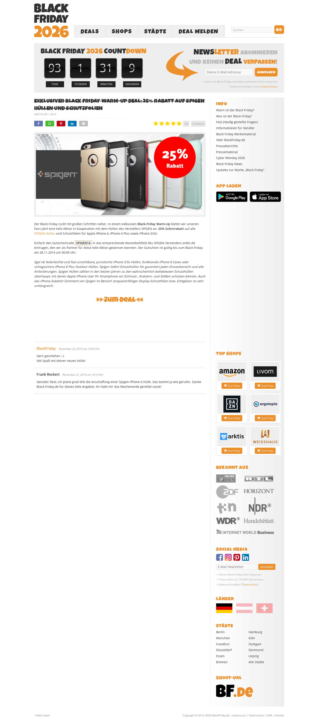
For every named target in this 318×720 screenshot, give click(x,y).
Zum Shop (234, 386)
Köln (252, 638)
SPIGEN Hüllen (44, 233)
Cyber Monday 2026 (230, 158)
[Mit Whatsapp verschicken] (49, 123)
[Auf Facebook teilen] (38, 123)
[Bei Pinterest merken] (61, 123)
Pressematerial (227, 152)
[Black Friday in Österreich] (244, 612)
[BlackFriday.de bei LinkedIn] (246, 559)
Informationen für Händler (235, 128)
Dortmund (256, 650)
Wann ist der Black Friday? (235, 110)
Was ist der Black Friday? (234, 116)
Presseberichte (227, 146)
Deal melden (198, 31)
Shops (122, 31)
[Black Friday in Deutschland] (226, 612)
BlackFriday (46, 348)
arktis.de (41, 114)
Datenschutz (269, 86)
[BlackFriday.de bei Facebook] (220, 559)
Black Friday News (229, 164)
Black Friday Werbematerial (236, 134)
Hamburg (255, 632)
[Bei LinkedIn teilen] (72, 123)
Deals (90, 31)
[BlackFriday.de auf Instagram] (229, 559)
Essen (220, 656)
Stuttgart (255, 644)
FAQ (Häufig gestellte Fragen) (237, 122)
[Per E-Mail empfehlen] (83, 123)
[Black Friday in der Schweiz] (263, 612)
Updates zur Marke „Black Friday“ (240, 170)
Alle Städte (256, 662)
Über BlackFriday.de (230, 140)
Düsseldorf (224, 650)
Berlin (220, 632)
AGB (269, 715)
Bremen (222, 662)
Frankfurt (223, 644)
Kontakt (279, 715)
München (223, 638)
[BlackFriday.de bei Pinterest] (237, 559)
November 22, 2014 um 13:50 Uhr (79, 349)
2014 (53, 114)
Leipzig (254, 656)
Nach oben (43, 715)
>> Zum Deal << (119, 300)
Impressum (239, 715)
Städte (155, 31)
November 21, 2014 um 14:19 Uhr (83, 375)
